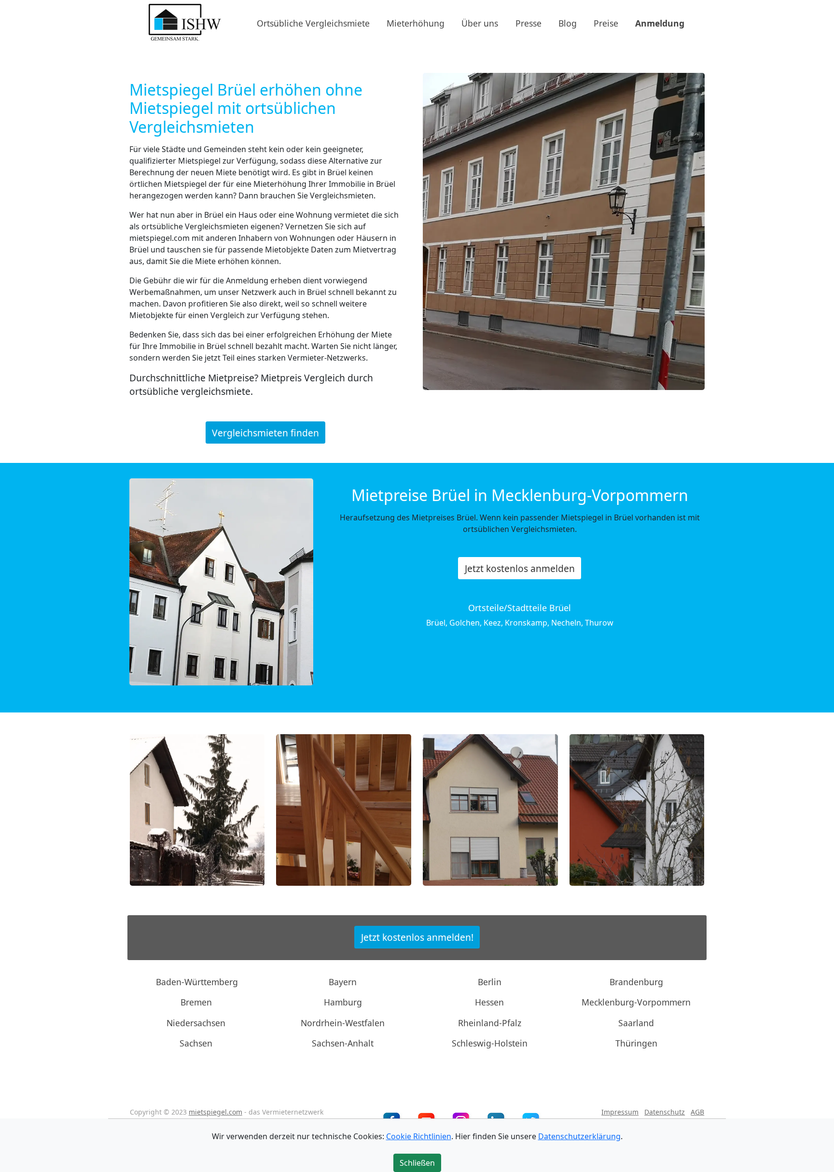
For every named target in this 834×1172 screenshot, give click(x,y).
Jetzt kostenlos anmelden (520, 568)
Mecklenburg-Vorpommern (636, 1002)
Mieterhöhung (416, 22)
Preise (606, 22)
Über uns (479, 22)
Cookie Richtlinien (418, 1136)
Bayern (343, 982)
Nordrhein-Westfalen (343, 1023)
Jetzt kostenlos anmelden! (417, 937)
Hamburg (343, 1002)
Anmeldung (659, 22)
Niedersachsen (196, 1023)
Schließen (417, 1163)
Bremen (196, 1002)
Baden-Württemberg (197, 982)
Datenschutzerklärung (579, 1136)
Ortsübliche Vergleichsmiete (313, 22)
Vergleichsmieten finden (265, 432)
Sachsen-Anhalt (343, 1043)
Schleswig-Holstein (490, 1043)
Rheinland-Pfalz (489, 1023)
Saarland (636, 1023)
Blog (567, 22)
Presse (528, 22)
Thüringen (636, 1043)
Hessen (489, 1002)
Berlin (489, 982)
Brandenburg (636, 982)
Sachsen (196, 1043)
